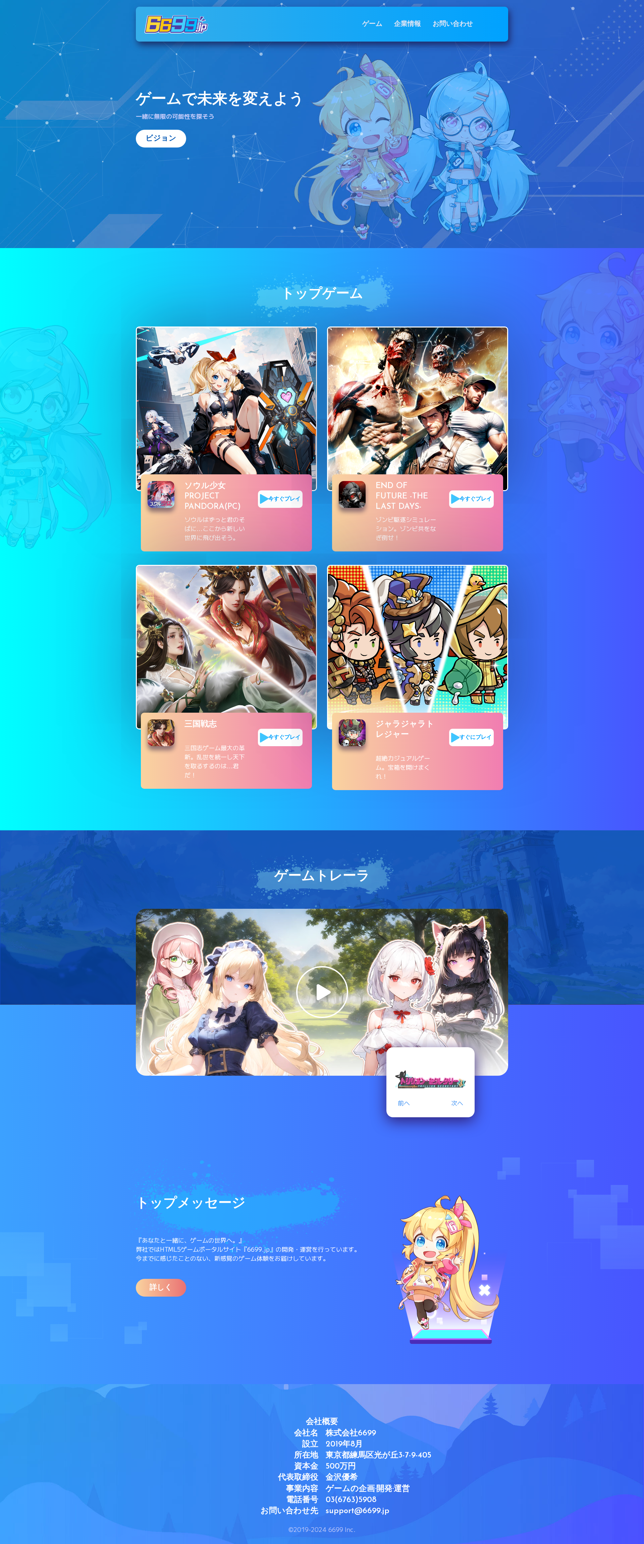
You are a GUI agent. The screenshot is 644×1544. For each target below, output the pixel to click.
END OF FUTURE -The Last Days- (402, 496)
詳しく (161, 1288)
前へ (404, 1102)
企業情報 (407, 24)
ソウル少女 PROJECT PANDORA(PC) (212, 496)
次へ (457, 1102)
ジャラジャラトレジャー (405, 729)
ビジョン (161, 138)
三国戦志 (200, 724)
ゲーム (372, 24)
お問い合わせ (453, 24)
